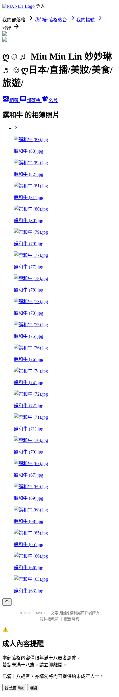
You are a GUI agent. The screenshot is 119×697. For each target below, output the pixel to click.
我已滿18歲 (14, 688)
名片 (53, 100)
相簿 (14, 100)
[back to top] (7, 602)
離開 (33, 688)
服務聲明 (71, 619)
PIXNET (38, 613)
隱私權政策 (49, 619)
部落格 (34, 100)
